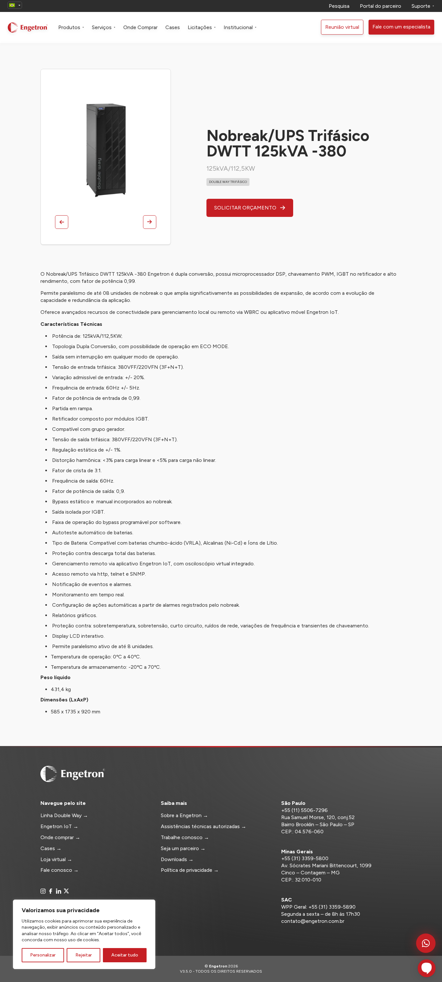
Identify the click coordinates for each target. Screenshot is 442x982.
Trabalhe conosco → (185, 837)
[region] (84, 934)
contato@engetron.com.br (312, 921)
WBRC (251, 312)
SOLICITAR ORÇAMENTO (246, 208)
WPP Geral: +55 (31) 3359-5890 (318, 907)
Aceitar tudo (124, 955)
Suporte (421, 6)
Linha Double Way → (64, 815)
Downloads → (177, 859)
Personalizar (43, 955)
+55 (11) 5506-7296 (304, 810)
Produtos (69, 27)
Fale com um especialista (401, 27)
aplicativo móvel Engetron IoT (303, 312)
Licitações (200, 27)
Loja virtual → (56, 859)
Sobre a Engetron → (184, 815)
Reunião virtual (342, 27)
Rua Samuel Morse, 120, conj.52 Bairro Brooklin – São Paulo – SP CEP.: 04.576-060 (318, 824)
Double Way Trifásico (228, 182)
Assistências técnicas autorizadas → (203, 826)
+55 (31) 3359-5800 (304, 858)
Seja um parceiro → (183, 848)
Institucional (238, 27)
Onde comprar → (60, 837)
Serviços (102, 27)
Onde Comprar (140, 27)
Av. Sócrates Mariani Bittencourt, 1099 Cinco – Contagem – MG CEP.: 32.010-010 (326, 872)
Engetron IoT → (59, 826)
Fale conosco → (59, 870)
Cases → (50, 848)
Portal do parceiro (380, 6)
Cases (172, 27)
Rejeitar (83, 955)
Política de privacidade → (190, 870)
